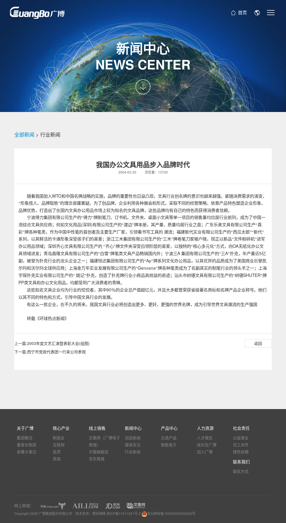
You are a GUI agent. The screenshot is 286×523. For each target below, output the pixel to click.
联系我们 (241, 461)
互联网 (59, 444)
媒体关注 (132, 444)
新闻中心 (133, 428)
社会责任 (241, 428)
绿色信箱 (241, 451)
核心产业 (61, 428)
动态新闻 (132, 437)
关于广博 (25, 428)
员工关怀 (241, 444)
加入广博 (205, 451)
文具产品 (169, 437)
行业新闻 (132, 451)
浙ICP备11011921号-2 (124, 513)
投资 (57, 451)
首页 (242, 12)
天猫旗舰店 (98, 451)
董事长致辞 (26, 444)
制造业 (59, 437)
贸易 (57, 458)
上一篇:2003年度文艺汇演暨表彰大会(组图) (52, 343)
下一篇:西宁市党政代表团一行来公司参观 (50, 351)
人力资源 (205, 428)
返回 (258, 343)
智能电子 (169, 444)
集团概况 (24, 437)
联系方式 (241, 471)
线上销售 (97, 428)
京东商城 (96, 458)
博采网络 (99, 513)
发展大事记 (26, 451)
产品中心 (169, 428)
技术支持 (82, 513)
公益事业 (241, 437)
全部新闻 (24, 134)
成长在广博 (206, 444)
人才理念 (205, 437)
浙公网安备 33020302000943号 (171, 513)
